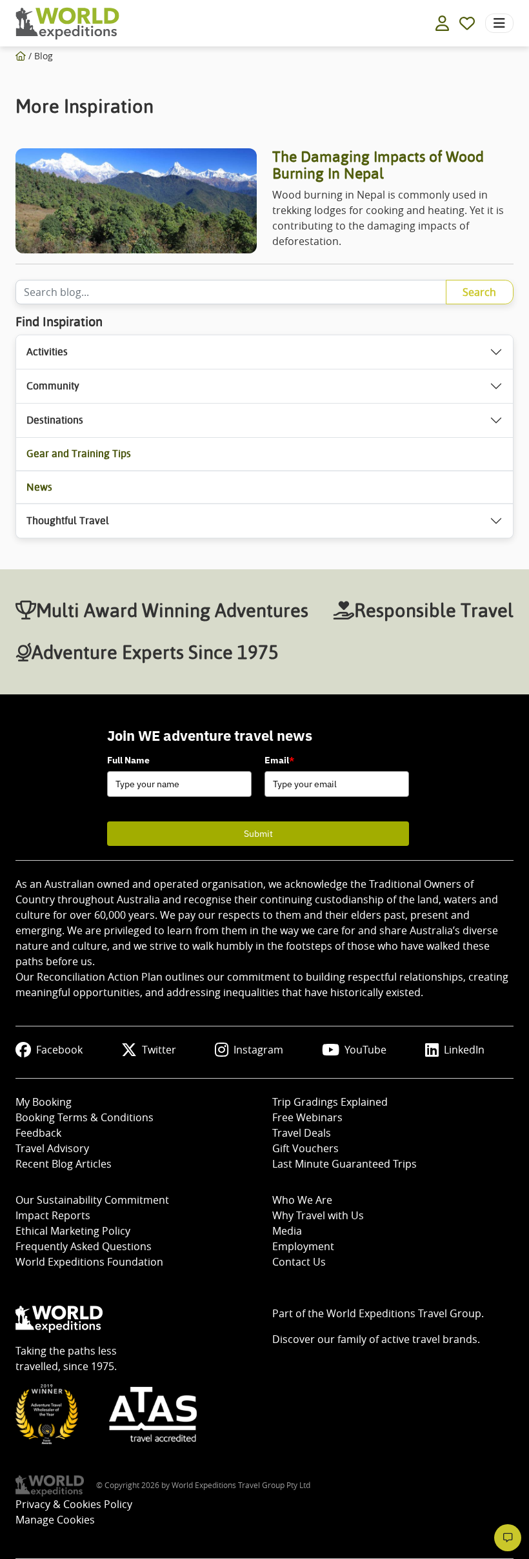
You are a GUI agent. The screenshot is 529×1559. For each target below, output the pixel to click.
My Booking (43, 1102)
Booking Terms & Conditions (84, 1117)
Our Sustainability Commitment (92, 1200)
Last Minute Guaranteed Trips (344, 1164)
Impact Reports (52, 1215)
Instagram (258, 1050)
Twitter (159, 1050)
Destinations (54, 420)
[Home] (20, 56)
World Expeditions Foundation (89, 1262)
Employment (303, 1246)
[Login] (442, 23)
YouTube (365, 1050)
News (39, 487)
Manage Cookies (55, 1520)
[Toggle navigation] (499, 23)
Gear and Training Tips (78, 453)
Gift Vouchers (305, 1148)
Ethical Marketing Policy (72, 1231)
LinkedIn (464, 1050)
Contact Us (299, 1262)
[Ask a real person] (507, 1537)
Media (287, 1231)
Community (52, 386)
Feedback (38, 1133)
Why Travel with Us (318, 1215)
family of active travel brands (407, 1339)
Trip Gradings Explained (330, 1102)
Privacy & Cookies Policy (73, 1504)
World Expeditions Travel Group (403, 1313)
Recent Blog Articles (63, 1164)
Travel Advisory (52, 1148)
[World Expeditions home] (67, 24)
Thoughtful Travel (67, 521)
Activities (47, 352)
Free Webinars (307, 1117)
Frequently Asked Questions (83, 1246)
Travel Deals (301, 1133)
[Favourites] (467, 23)
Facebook (59, 1050)
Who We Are (302, 1200)
